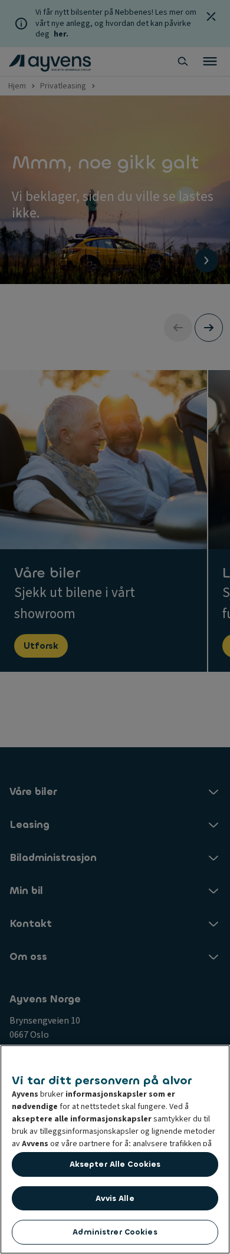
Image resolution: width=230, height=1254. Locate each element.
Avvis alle (115, 1198)
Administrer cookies (115, 1232)
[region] (115, 1149)
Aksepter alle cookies (115, 1164)
